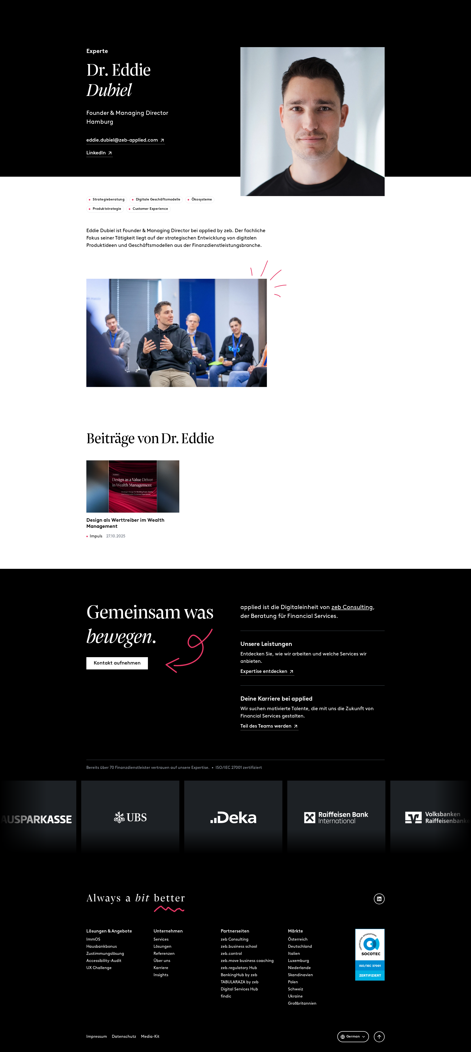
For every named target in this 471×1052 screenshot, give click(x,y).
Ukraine (295, 997)
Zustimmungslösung (105, 954)
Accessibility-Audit (103, 961)
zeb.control (231, 954)
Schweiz (295, 989)
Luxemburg (298, 961)
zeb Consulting (352, 608)
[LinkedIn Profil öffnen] (379, 898)
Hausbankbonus (101, 947)
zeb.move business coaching (247, 961)
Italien (294, 954)
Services (161, 940)
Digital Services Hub (239, 989)
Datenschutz (124, 1037)
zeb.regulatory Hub (239, 968)
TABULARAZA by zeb (240, 982)
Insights (161, 975)
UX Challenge (99, 968)
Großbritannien (302, 1004)
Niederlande (299, 968)
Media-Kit (150, 1037)
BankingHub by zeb (239, 975)
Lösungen (162, 947)
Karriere (161, 968)
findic (226, 997)
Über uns (162, 961)
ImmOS (93, 940)
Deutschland (300, 947)
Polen (293, 982)
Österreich (298, 940)
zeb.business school (239, 947)
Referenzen (164, 954)
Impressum (96, 1037)
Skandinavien (300, 975)
